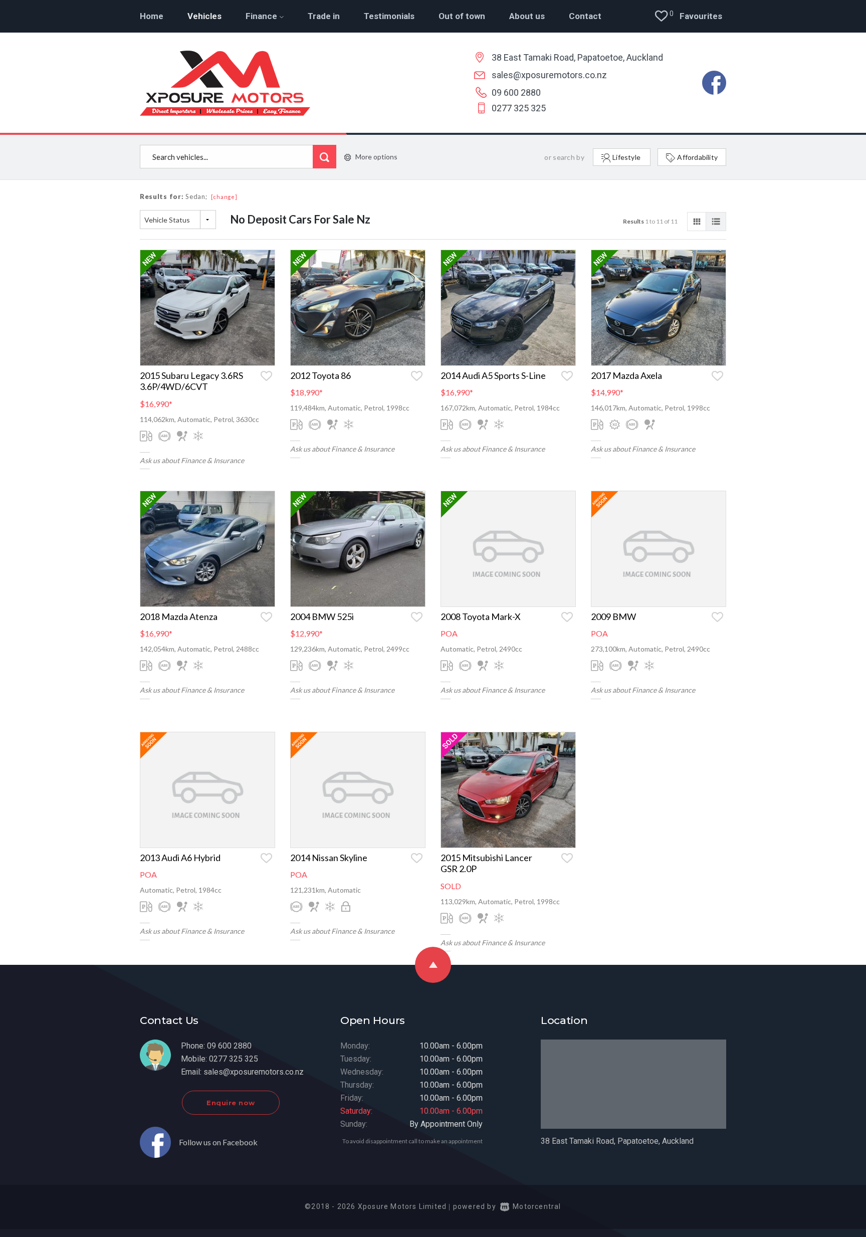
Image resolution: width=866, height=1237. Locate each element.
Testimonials (389, 16)
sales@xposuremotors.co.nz (549, 75)
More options (376, 156)
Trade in (324, 16)
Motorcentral (537, 1206)
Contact (585, 16)
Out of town (462, 16)
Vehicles (204, 16)
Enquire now (230, 1103)
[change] (224, 196)
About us (527, 16)
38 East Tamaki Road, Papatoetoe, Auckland (577, 57)
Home (151, 16)
